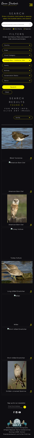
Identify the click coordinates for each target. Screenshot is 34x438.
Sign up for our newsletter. (16, 403)
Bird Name (18, 29)
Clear (7, 92)
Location (8, 29)
